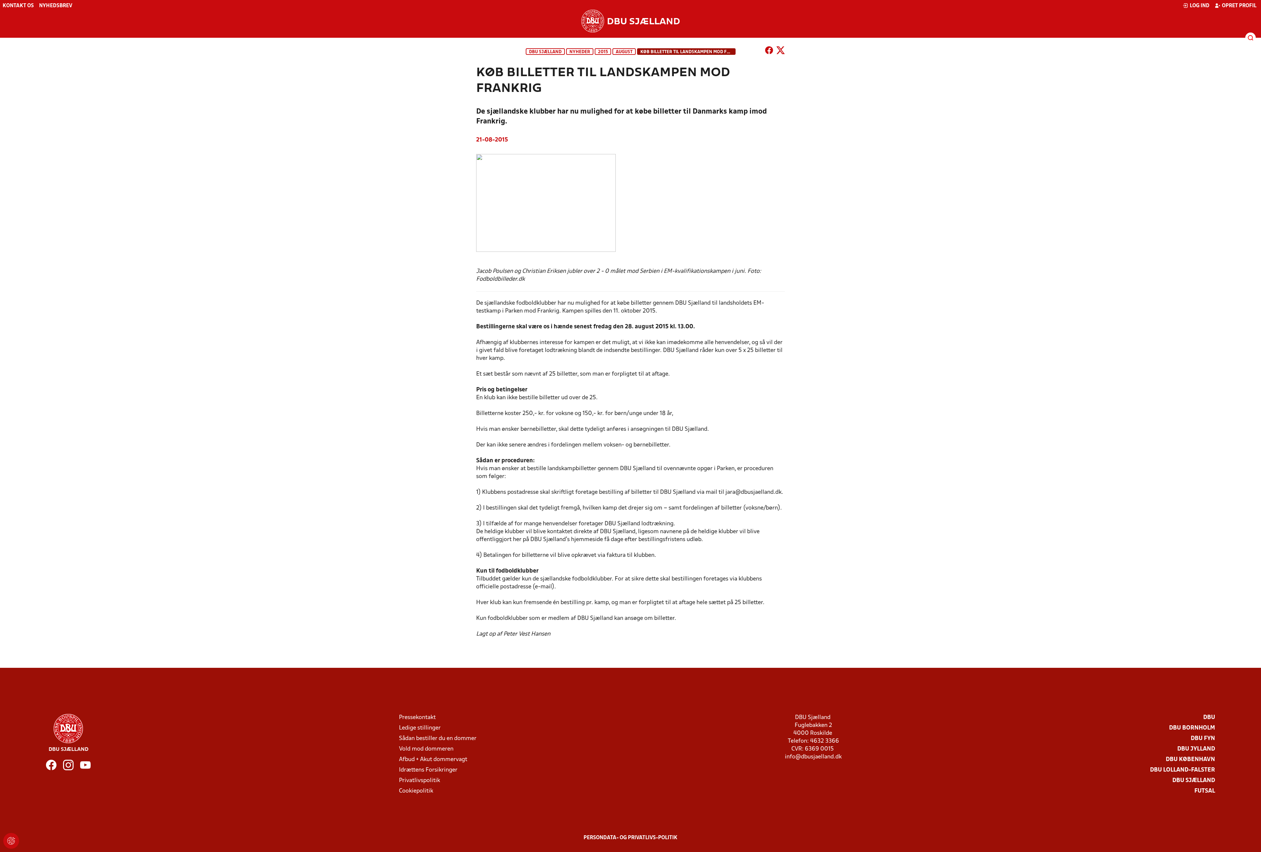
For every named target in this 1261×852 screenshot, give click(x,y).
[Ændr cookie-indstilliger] (11, 841)
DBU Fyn (1203, 738)
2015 (603, 52)
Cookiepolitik (416, 791)
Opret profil (1239, 6)
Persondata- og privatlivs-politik (630, 838)
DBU (1209, 717)
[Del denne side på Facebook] (769, 51)
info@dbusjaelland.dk (813, 757)
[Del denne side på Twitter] (780, 51)
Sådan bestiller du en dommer (437, 738)
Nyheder (579, 52)
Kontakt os (18, 6)
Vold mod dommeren (426, 749)
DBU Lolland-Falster (1182, 770)
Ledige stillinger (420, 728)
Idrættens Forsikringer (428, 770)
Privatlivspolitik (419, 780)
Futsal (1204, 791)
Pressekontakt (417, 717)
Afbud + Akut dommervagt (433, 759)
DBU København (1190, 759)
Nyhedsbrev (55, 6)
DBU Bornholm (1192, 728)
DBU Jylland (1196, 749)
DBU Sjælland (545, 52)
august (624, 52)
